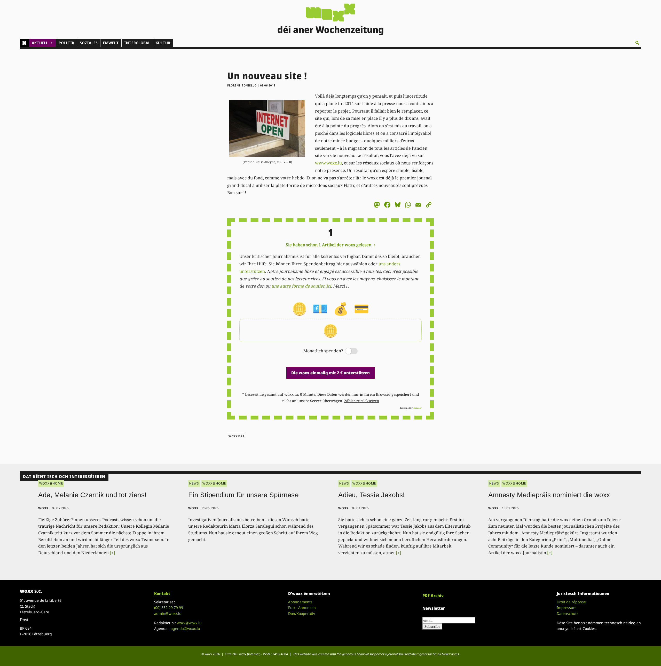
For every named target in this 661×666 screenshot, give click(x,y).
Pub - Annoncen (302, 607)
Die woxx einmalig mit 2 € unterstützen (330, 373)
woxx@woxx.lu (189, 622)
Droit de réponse (571, 601)
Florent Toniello (241, 85)
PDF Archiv (433, 595)
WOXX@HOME (51, 483)
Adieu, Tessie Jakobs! (371, 495)
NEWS (194, 483)
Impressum (567, 607)
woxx (43, 508)
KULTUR (163, 42)
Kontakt (162, 593)
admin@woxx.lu (168, 613)
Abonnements (300, 601)
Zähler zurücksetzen (361, 400)
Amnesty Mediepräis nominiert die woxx (549, 495)
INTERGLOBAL (137, 42)
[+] (112, 553)
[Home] (24, 43)
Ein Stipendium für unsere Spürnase (243, 495)
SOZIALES (89, 42)
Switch (347, 351)
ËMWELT (111, 42)
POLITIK (66, 42)
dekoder (417, 407)
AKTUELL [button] (40, 42)
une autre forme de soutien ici (301, 286)
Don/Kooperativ (301, 613)
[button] (637, 43)
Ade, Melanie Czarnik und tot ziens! (92, 495)
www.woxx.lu (328, 163)
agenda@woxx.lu (185, 628)
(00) (168, 607)
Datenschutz (567, 613)
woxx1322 (236, 436)
